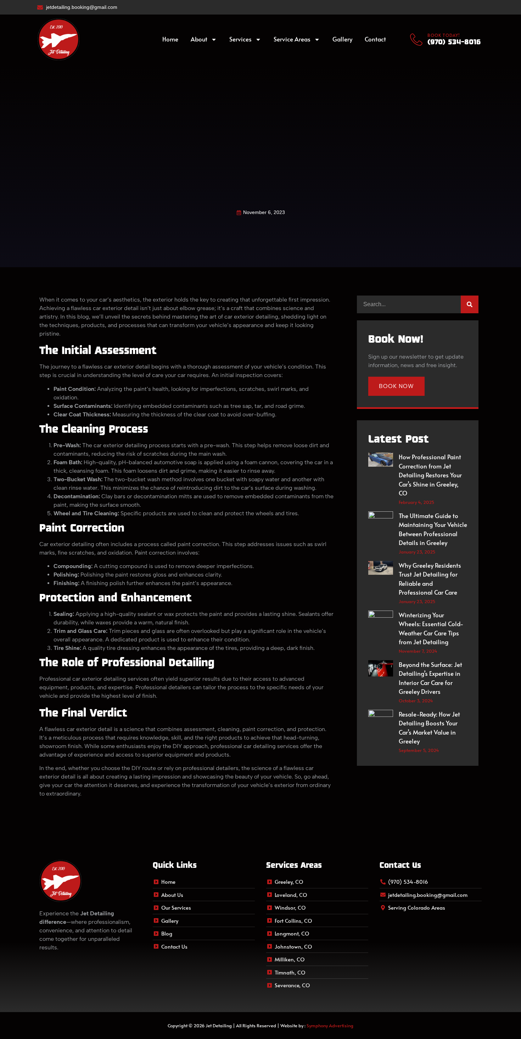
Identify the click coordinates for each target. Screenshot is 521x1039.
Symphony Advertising (330, 1025)
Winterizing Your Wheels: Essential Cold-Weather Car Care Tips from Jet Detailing (431, 628)
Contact (375, 39)
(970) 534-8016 (454, 41)
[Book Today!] (416, 39)
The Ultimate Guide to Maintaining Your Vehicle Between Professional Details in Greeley (433, 529)
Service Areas (292, 39)
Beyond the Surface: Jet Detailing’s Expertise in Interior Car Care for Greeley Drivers (430, 678)
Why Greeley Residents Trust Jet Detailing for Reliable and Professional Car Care (430, 579)
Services (240, 39)
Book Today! (443, 35)
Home (170, 39)
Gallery (342, 39)
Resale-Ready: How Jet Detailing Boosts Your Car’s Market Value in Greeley (429, 728)
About (199, 39)
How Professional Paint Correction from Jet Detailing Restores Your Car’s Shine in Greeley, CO (430, 475)
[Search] (469, 304)
